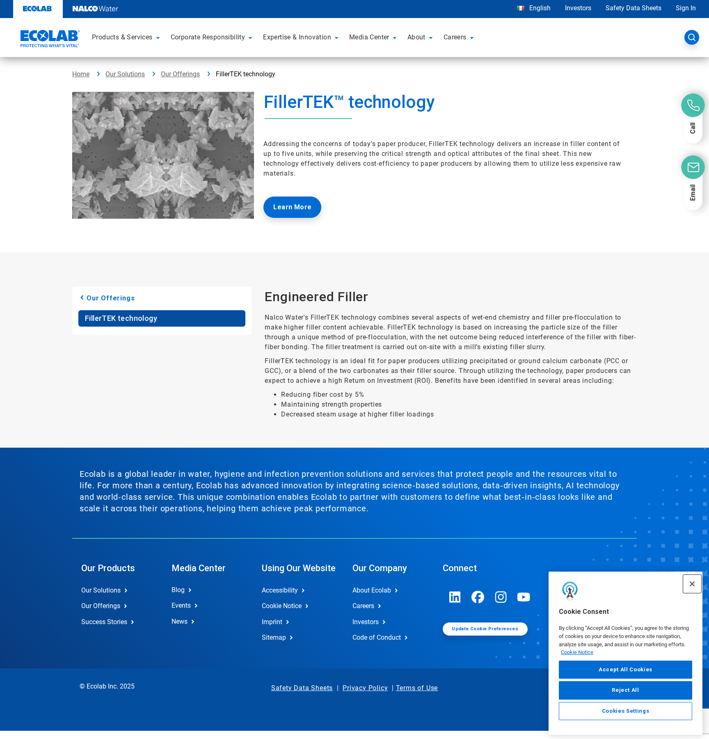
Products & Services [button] (122, 37)
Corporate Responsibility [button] (208, 37)
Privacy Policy (365, 688)
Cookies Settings (626, 711)
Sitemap (274, 637)
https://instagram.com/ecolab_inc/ (501, 597)
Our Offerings (180, 74)
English (539, 8)
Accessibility (280, 590)
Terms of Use (417, 688)
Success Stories (104, 622)
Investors (578, 8)
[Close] (692, 584)
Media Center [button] (369, 37)
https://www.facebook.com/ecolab (478, 597)
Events (181, 605)
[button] (159, 37)
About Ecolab (371, 590)
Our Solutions (125, 74)
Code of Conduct (376, 637)
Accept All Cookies (625, 669)
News (180, 621)
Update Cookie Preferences (485, 628)
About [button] (416, 37)
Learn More (292, 207)
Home (80, 74)
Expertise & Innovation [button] (297, 37)
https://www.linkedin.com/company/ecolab (455, 597)
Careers (363, 606)
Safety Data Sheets (633, 8)
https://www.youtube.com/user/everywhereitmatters (524, 597)
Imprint (272, 622)
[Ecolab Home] (49, 40)
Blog (178, 590)
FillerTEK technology (121, 318)
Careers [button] (455, 37)
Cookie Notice (577, 652)
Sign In (686, 8)
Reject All (625, 690)
